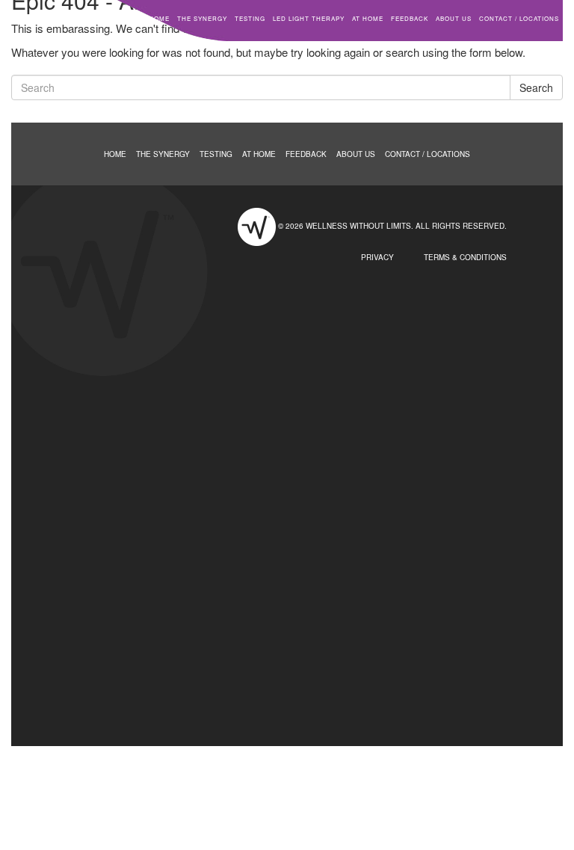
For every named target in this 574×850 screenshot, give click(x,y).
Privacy (377, 257)
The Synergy (202, 18)
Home (159, 18)
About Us (454, 18)
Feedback (409, 18)
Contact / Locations (519, 18)
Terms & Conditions (465, 257)
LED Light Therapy (309, 18)
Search (536, 87)
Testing (250, 18)
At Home (367, 18)
